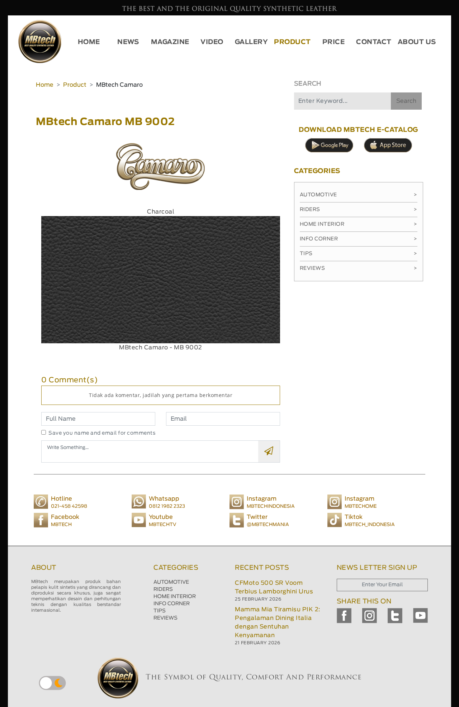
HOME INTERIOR (174, 596)
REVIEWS (165, 618)
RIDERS (163, 589)
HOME (89, 42)
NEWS (128, 42)
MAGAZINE (170, 42)
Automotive (358, 194)
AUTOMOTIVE (171, 582)
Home (44, 85)
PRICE (333, 42)
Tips (358, 253)
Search (406, 101)
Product (74, 85)
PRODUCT (292, 42)
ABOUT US (417, 42)
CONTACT (374, 42)
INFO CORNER (171, 603)
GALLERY (251, 42)
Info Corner (358, 239)
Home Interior (358, 224)
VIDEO (211, 42)
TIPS (159, 610)
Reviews (358, 268)
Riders (358, 209)
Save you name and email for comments (102, 433)
